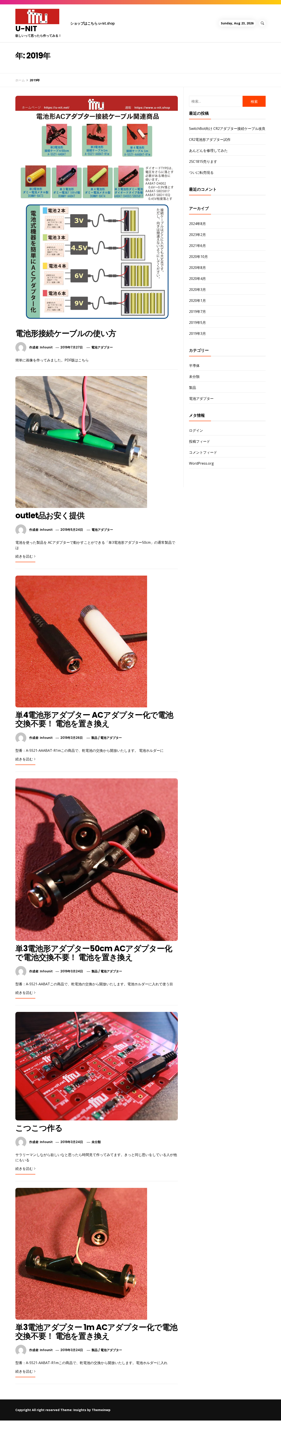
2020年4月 (197, 278)
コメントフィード (203, 452)
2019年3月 (197, 333)
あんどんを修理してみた (208, 150)
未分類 (96, 1142)
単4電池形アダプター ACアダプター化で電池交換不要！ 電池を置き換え (94, 719)
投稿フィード (199, 441)
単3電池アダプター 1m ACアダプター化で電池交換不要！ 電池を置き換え (96, 1332)
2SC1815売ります (203, 161)
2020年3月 (197, 289)
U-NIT (26, 28)
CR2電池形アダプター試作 (210, 139)
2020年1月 (197, 300)
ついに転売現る (201, 172)
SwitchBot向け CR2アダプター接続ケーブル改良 (227, 128)
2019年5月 (197, 322)
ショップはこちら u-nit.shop (92, 23)
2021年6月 (197, 245)
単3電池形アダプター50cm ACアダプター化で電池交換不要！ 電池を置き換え (93, 953)
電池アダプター (102, 347)
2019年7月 (197, 311)
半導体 (194, 365)
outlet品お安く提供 (50, 515)
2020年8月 (197, 267)
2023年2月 (197, 234)
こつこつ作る (39, 1128)
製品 (94, 738)
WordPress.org (201, 463)
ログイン (196, 430)
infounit (46, 347)
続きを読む (24, 556)
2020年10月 (198, 256)
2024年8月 (197, 223)
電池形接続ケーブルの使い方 (65, 333)
